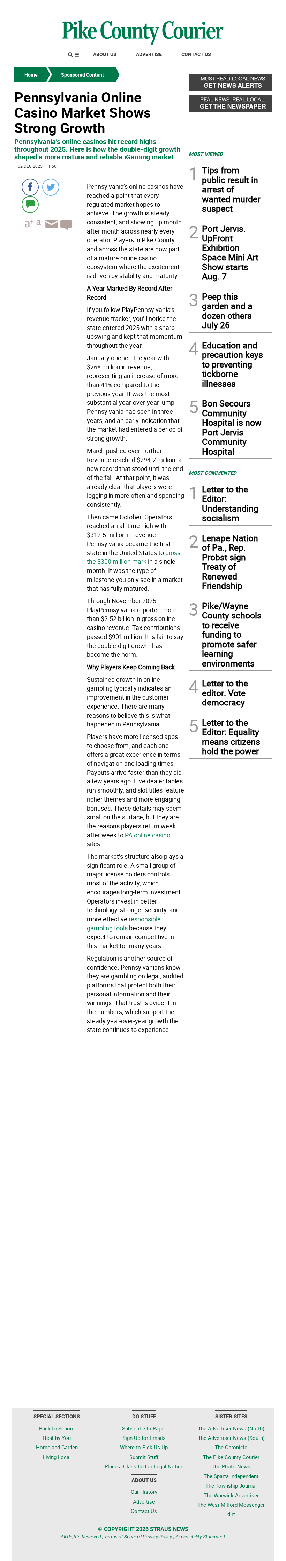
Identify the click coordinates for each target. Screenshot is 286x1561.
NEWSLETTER (215, 8)
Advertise (149, 54)
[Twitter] (50, 187)
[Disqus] (99, 1132)
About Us (104, 54)
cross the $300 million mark (133, 557)
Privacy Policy (157, 1536)
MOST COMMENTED (212, 472)
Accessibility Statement (200, 1536)
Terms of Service (122, 1536)
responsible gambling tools (124, 923)
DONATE (255, 8)
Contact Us (196, 54)
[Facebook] (30, 187)
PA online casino (147, 835)
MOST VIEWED (206, 153)
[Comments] (30, 204)
